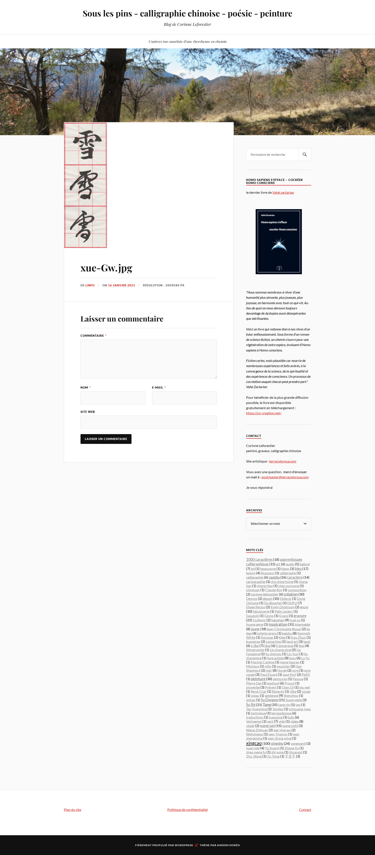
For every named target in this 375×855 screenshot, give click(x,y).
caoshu (274, 577)
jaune (255, 629)
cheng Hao (265, 586)
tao (298, 704)
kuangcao (253, 641)
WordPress (184, 845)
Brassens (267, 573)
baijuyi (305, 564)
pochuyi (273, 683)
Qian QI (288, 687)
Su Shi (250, 704)
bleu (298, 568)
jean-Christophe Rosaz (284, 629)
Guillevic (259, 620)
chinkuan (253, 590)
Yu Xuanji (272, 748)
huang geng (254, 624)
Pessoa (298, 679)
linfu (90, 285)
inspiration (278, 624)
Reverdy (278, 691)
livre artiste (275, 658)
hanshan (277, 620)
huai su (294, 620)
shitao (250, 700)
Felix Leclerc (284, 611)
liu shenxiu (273, 654)
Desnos (251, 598)
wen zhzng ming (279, 738)
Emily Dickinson (282, 607)
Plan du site (72, 809)
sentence (271, 695)
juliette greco (267, 633)
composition (297, 590)
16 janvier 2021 (121, 285)
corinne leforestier (264, 594)
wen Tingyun (278, 734)
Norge (282, 670)
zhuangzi (295, 752)
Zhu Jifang (254, 756)
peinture (258, 678)
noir (269, 670)
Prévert (270, 687)
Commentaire (94, 335)
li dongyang (284, 645)
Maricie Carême (263, 662)
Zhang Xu (292, 748)
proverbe (253, 687)
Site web (88, 412)
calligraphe (288, 573)
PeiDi (306, 674)
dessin (267, 598)
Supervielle (293, 700)
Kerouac (267, 637)
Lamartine (273, 641)
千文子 (290, 756)
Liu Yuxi (293, 654)
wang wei (267, 725)
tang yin (284, 704)
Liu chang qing (280, 650)
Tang (267, 704)
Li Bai (255, 645)
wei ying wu (282, 730)
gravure (300, 615)
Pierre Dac (254, 683)
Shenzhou (291, 695)
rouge (306, 691)
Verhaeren (254, 721)
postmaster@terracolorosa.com (285, 477)
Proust (290, 683)
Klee (282, 637)
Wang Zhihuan (257, 730)
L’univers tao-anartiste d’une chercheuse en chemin (188, 41)
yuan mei (253, 748)
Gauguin (252, 616)
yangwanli (298, 743)
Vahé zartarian (283, 192)
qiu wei (304, 687)
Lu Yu (305, 658)
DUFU (292, 603)
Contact (305, 809)
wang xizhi (290, 726)
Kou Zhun (298, 637)
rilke (293, 691)
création (291, 594)
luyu (292, 658)
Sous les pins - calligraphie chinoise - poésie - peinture (187, 13)
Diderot (285, 598)
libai (267, 645)
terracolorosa (281, 713)
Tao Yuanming (256, 709)
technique (258, 713)
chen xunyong (288, 586)
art (278, 564)
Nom (86, 387)
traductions (254, 717)
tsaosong (276, 717)
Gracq (283, 616)
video (294, 721)
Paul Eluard (268, 674)
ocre (295, 670)
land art (292, 641)
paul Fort (289, 674)
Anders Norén (228, 845)
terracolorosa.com (282, 461)
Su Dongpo (269, 699)
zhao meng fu (256, 752)
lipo (301, 645)
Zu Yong (273, 756)
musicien (283, 666)
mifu (268, 666)
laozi (306, 641)
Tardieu (277, 709)
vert (270, 721)
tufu (291, 717)
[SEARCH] (304, 154)
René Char (258, 691)
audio (290, 564)
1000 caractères (259, 559)
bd (253, 568)
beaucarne (268, 568)
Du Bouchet (273, 603)
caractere (295, 577)
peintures (280, 679)
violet (250, 726)
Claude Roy (273, 590)
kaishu (287, 633)
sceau (255, 695)
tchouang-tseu (300, 709)
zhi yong (277, 752)
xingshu (277, 743)
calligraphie (254, 577)
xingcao (254, 743)
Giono (269, 616)
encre (304, 607)
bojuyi (250, 573)
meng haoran (289, 662)
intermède (302, 624)
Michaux (252, 666)
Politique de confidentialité (187, 809)
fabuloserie (261, 611)
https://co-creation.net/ (263, 413)
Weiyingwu (254, 734)
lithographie (255, 650)
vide (282, 721)
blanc (285, 568)
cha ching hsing (282, 581)
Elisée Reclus (255, 607)
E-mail (159, 387)
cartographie (255, 581)
